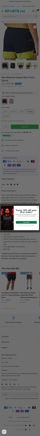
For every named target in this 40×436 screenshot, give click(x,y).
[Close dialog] (38, 207)
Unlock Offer (26, 222)
